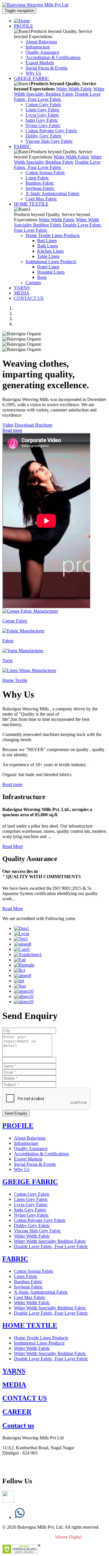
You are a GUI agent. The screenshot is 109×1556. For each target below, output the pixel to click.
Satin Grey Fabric (42, 120)
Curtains (33, 282)
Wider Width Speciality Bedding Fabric (59, 91)
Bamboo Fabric (40, 183)
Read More (12, 846)
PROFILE (23, 26)
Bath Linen (47, 245)
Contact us (18, 1425)
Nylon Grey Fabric (43, 125)
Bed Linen (47, 240)
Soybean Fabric (40, 188)
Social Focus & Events (46, 67)
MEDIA (21, 292)
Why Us (33, 73)
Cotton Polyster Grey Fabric (51, 130)
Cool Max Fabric (41, 198)
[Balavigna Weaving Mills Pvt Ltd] (35, 4)
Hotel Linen (48, 266)
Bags (42, 277)
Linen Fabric (37, 177)
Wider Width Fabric (74, 88)
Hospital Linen (51, 272)
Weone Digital (67, 1536)
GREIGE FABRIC (31, 78)
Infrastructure (38, 46)
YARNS (22, 287)
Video (7, 425)
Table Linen (48, 256)
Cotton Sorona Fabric (45, 172)
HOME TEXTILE (31, 204)
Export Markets (40, 62)
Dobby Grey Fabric (44, 135)
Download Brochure (33, 425)
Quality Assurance (42, 52)
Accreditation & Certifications (53, 57)
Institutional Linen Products (51, 261)
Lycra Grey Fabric (42, 115)
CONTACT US (29, 298)
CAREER (16, 1412)
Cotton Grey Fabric (43, 104)
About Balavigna (41, 41)
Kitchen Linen (50, 251)
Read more (12, 430)
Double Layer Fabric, (57, 97)
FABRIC (22, 146)
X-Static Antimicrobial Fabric (53, 193)
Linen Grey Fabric (43, 109)
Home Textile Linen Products (53, 235)
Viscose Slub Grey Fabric (49, 141)
